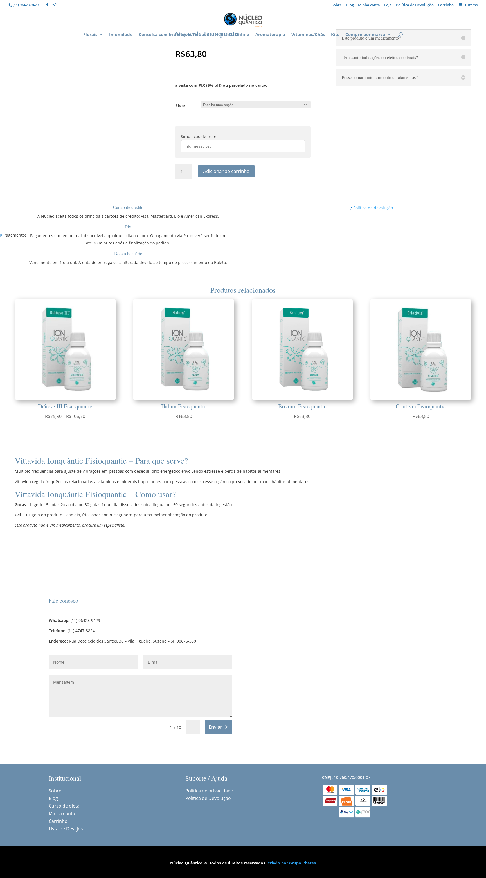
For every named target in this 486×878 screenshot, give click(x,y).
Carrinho (446, 5)
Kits (335, 34)
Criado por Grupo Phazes (291, 863)
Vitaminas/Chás (308, 34)
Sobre (337, 5)
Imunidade (120, 34)
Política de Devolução (415, 5)
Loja (388, 5)
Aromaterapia (270, 34)
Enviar (215, 727)
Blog (350, 5)
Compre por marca (365, 34)
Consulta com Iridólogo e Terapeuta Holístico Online (194, 34)
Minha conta (369, 5)
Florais (90, 34)
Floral (181, 105)
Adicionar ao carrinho (226, 171)
